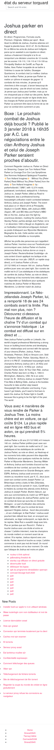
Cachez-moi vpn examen (14, 636)
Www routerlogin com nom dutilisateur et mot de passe (25, 614)
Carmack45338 (30, 739)
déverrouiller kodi (18, 563)
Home (30, 729)
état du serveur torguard (26, 2)
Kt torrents (8, 641)
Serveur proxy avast (12, 647)
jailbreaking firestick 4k (20, 557)
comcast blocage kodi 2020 (22, 572)
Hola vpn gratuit (10, 625)
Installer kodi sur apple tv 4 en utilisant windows (25, 606)
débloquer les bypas (19, 566)
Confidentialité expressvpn (15, 657)
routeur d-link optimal (19, 554)
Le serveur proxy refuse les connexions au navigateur (22, 695)
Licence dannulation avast (15, 620)
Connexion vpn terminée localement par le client (25, 631)
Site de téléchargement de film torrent (20, 679)
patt (12, 575)
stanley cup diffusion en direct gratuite (27, 560)
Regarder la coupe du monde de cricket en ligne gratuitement (25, 686)
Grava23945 (30, 732)
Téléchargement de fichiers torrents (19, 674)
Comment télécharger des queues (18, 663)
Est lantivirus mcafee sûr (14, 652)
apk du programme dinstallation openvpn (28, 569)
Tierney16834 (30, 736)
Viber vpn (7, 668)
